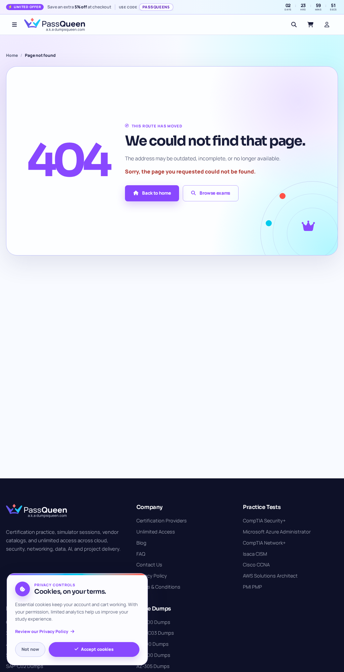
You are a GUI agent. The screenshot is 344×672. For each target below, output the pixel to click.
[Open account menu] (327, 24)
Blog (141, 543)
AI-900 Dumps (152, 644)
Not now (30, 649)
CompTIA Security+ (264, 520)
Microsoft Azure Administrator (277, 531)
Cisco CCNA (256, 564)
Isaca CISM (255, 554)
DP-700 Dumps (153, 655)
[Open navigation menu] (14, 24)
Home (12, 55)
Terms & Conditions (158, 587)
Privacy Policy (151, 575)
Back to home (156, 193)
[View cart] (310, 24)
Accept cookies (97, 649)
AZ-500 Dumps (153, 622)
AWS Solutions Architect (270, 575)
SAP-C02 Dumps (24, 666)
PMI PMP (252, 587)
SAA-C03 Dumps (155, 633)
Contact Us (149, 564)
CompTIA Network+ (264, 543)
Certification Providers (161, 520)
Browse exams (215, 193)
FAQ (140, 554)
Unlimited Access (155, 531)
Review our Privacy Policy (41, 631)
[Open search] (294, 24)
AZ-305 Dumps (153, 666)
